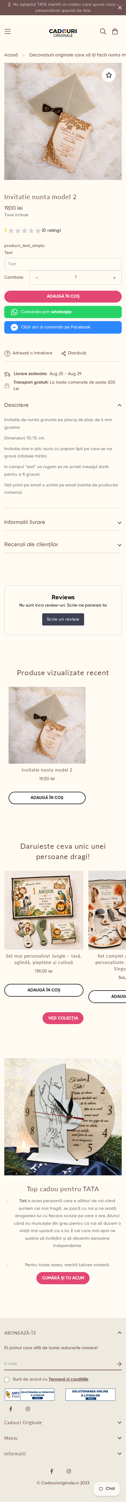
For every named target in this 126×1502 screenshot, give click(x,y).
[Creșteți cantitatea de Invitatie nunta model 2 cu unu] (114, 278)
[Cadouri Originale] (63, 31)
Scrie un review (63, 619)
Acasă (11, 55)
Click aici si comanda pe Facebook (56, 327)
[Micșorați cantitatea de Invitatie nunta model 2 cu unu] (37, 278)
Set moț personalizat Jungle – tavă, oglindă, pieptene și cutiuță (44, 959)
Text (8, 253)
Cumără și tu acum (63, 1278)
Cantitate (13, 277)
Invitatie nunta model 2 (47, 770)
